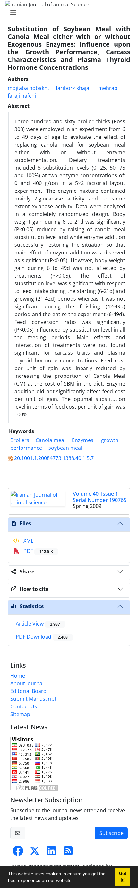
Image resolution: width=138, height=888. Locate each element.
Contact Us (23, 706)
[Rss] (68, 852)
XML (27, 540)
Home (17, 675)
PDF (37, 551)
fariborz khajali (74, 88)
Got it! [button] (122, 877)
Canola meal (50, 440)
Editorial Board (28, 691)
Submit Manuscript (33, 698)
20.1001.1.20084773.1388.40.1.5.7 (54, 458)
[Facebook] (18, 852)
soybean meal (65, 447)
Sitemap (20, 714)
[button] (75, 881)
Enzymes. (83, 440)
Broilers (19, 440)
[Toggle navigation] (67, 12)
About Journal (27, 683)
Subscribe (111, 833)
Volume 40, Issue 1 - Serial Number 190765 (99, 496)
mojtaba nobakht (28, 88)
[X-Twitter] (34, 852)
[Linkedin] (51, 852)
